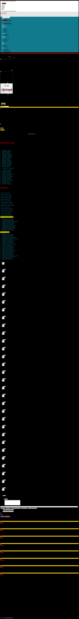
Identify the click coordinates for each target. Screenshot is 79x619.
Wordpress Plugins (6, 53)
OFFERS (3, 27)
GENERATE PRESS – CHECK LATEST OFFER (8, 222)
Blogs (3, 8)
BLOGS (5, 41)
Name (1, 509)
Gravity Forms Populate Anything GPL (6, 533)
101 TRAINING (6, 34)
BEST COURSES (2, 97)
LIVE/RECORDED (6, 35)
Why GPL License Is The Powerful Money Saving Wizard (10, 615)
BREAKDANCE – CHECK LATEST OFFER (8, 229)
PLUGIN (5, 31)
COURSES (3, 33)
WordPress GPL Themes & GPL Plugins (8, 613)
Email (1, 511)
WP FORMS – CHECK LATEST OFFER (7, 248)
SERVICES (3, 36)
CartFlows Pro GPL (3, 555)
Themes (3, 18)
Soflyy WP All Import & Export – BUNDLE (6, 548)
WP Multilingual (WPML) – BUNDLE (5, 526)
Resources (3, 37)
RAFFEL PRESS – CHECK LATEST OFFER (8, 253)
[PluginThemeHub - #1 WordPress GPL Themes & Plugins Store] (3, 13)
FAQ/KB (5, 45)
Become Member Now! (31, 133)
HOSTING (5, 28)
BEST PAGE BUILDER (6, 138)
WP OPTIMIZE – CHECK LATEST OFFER (8, 236)
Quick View (2, 523)
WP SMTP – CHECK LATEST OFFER (7, 250)
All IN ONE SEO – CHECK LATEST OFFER (8, 240)
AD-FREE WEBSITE (6, 49)
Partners (3, 5)
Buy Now (9, 56)
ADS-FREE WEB (2, 100)
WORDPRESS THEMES (7, 19)
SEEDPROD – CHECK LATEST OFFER (7, 254)
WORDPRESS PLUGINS (7, 22)
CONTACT (5, 46)
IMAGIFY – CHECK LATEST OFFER (7, 239)
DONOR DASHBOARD (7, 51)
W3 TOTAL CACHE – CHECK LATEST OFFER (9, 237)
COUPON (5, 32)
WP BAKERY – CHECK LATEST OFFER (7, 224)
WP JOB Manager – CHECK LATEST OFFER (8, 256)
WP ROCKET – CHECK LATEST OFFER (7, 234)
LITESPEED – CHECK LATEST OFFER (7, 235)
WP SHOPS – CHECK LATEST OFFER (7, 247)
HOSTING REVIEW (6, 38)
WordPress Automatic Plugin (4, 541)
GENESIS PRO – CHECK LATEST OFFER (8, 228)
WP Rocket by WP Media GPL (4, 563)
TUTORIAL (5, 39)
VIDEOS (3, 42)
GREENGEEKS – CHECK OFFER (6, 150)
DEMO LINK (2, 122)
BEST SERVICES (2, 98)
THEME (5, 29)
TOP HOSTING (2, 95)
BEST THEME (2, 96)
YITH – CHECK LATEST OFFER (6, 245)
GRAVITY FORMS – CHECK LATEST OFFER (8, 249)
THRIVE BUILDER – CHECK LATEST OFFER (8, 227)
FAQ (2, 9)
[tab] (40, 137)
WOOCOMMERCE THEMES (8, 20)
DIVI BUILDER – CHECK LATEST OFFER (8, 219)
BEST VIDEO (2, 99)
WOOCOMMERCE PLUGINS (8, 23)
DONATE (3, 48)
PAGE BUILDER (6, 30)
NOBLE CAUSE (6, 50)
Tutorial (3, 7)
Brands (3, 24)
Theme (3, 6)
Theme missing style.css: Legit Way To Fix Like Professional (11, 614)
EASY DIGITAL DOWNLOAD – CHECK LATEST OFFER (10, 255)
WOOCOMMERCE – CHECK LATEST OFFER (8, 251)
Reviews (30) (4, 140)
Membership (4, 26)
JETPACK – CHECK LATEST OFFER (7, 252)
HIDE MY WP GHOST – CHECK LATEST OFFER (9, 244)
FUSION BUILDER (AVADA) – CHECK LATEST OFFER (10, 221)
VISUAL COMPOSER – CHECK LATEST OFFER (9, 225)
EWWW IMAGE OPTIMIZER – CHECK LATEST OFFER (10, 238)
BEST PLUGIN (5, 139)
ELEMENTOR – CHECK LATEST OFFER (8, 223)
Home (1, 53)
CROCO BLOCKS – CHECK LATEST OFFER (8, 246)
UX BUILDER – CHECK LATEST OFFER (7, 220)
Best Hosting (5, 137)
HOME (3, 17)
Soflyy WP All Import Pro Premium (5, 570)
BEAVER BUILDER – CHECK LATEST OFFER (8, 226)
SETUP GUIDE (6, 40)
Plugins (3, 21)
